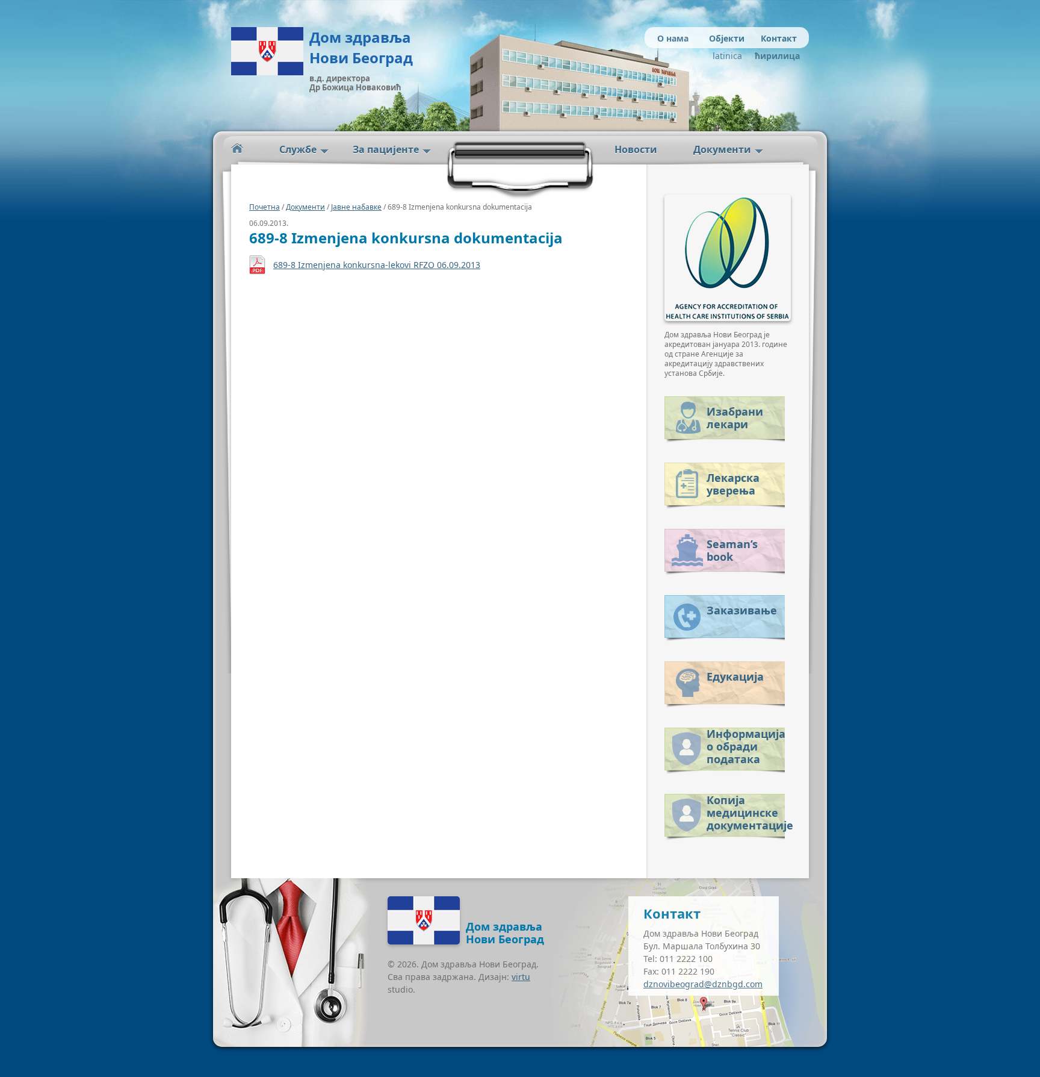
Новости (635, 149)
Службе (298, 149)
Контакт (779, 38)
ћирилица (774, 55)
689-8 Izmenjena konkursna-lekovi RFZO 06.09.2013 (376, 264)
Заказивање (742, 610)
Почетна (264, 207)
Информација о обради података (746, 744)
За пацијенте (386, 149)
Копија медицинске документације (746, 810)
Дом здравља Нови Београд (361, 47)
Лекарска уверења (733, 484)
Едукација (735, 676)
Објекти (726, 38)
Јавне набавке (356, 207)
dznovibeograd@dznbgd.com (703, 984)
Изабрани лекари (735, 417)
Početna (237, 148)
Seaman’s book (732, 550)
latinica (727, 55)
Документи (722, 149)
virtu (521, 976)
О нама (673, 38)
